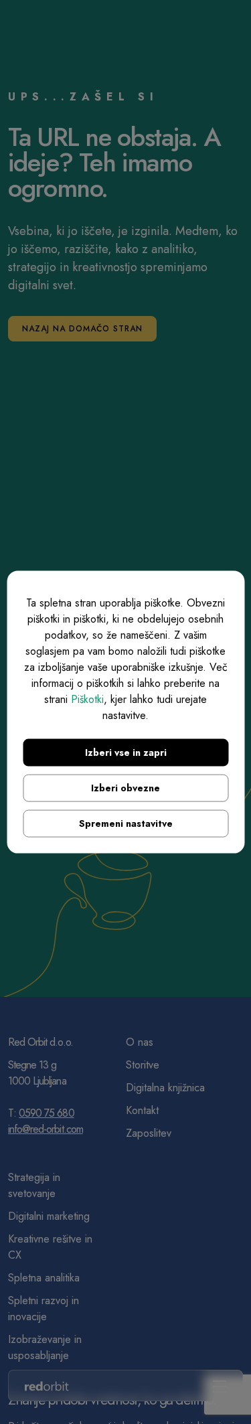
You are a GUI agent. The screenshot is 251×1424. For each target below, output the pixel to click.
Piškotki (87, 698)
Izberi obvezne (125, 787)
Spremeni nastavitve (126, 822)
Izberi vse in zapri (126, 752)
